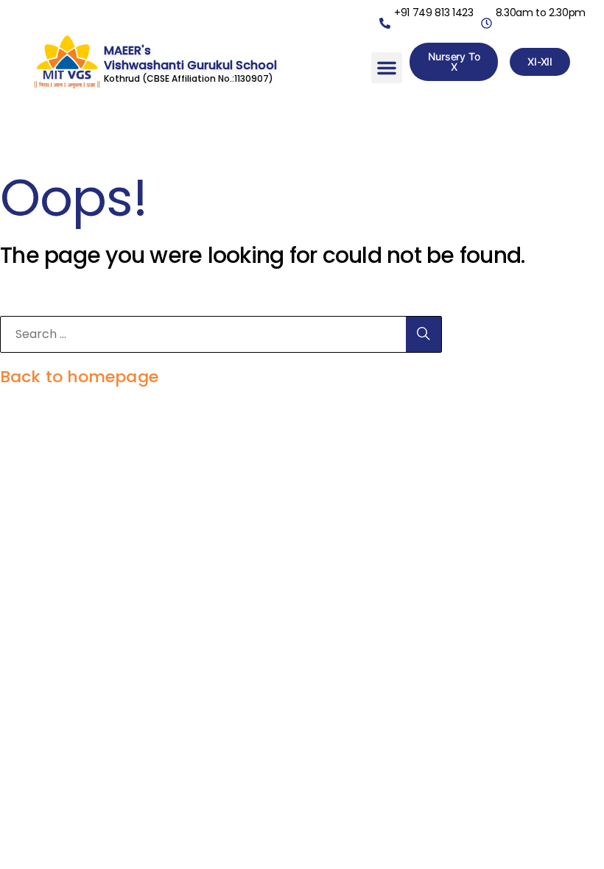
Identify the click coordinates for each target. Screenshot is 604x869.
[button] (386, 67)
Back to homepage (79, 376)
